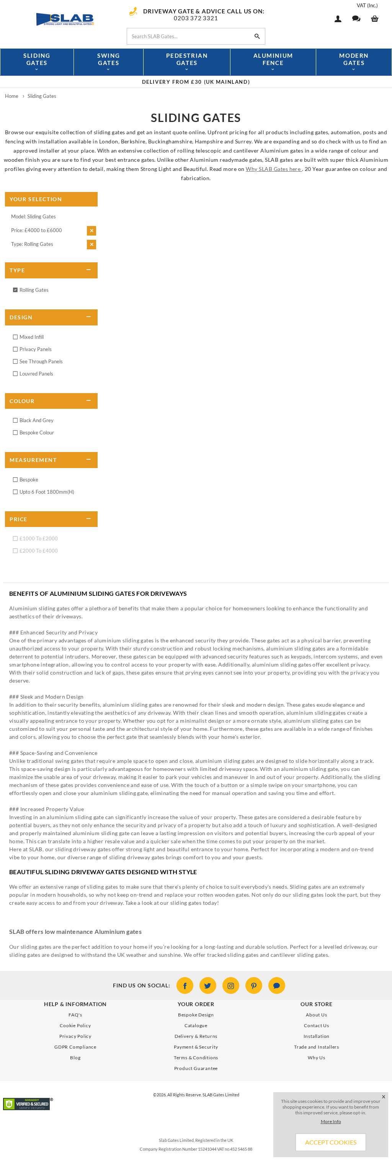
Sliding (36, 59)
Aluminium (273, 59)
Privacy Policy (75, 1036)
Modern (354, 59)
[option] (196, 82)
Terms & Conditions (196, 1057)
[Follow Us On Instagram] (230, 985)
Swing (108, 59)
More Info (331, 1121)
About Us (316, 1015)
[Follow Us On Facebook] (184, 985)
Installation (317, 1036)
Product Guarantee (196, 1068)
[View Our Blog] (276, 985)
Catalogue (196, 1025)
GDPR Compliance (75, 1047)
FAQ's (75, 1015)
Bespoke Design (196, 1015)
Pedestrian (186, 59)
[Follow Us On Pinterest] (253, 985)
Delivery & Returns (196, 1036)
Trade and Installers (316, 1047)
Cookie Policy (75, 1025)
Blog (75, 1057)
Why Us (316, 1057)
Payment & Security (196, 1047)
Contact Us (316, 1025)
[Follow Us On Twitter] (207, 985)
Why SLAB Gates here (274, 169)
